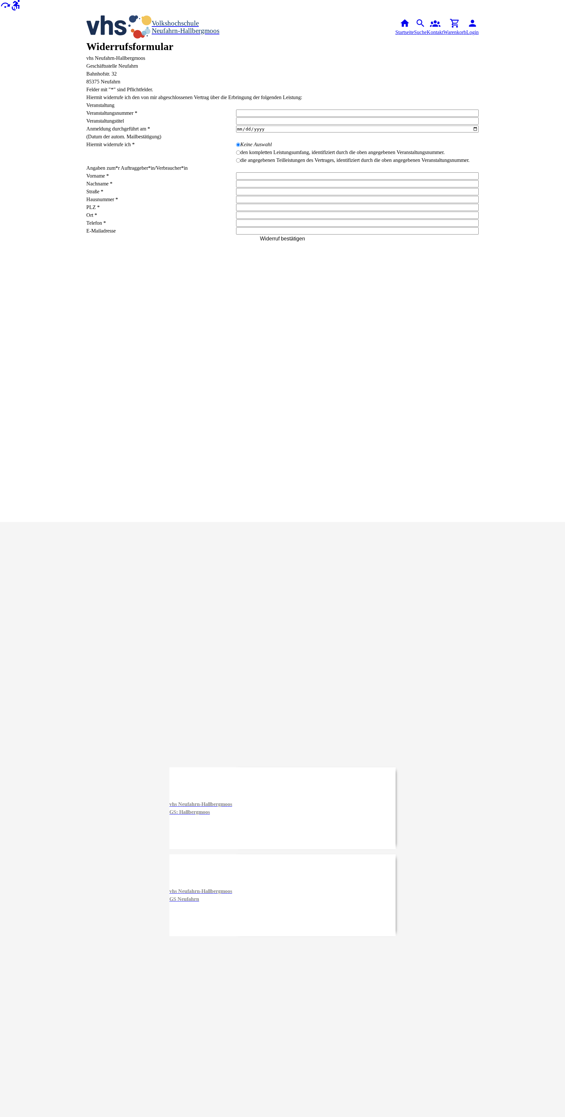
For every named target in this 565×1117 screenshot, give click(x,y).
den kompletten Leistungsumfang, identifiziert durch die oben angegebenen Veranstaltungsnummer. (342, 152)
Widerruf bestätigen (282, 238)
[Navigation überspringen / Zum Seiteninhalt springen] (5, 5)
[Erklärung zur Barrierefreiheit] (15, 5)
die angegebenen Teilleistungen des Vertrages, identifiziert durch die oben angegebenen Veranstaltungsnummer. (355, 160)
